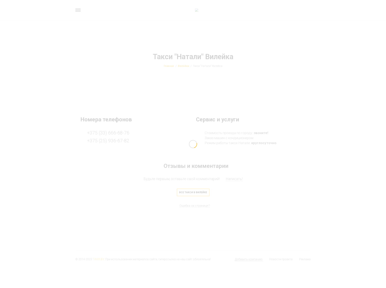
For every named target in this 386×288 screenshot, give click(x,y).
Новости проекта (281, 259)
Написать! (234, 179)
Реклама (305, 259)
